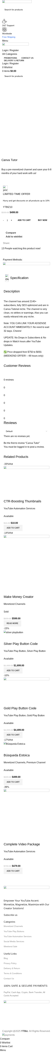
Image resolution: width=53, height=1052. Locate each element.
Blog (6, 958)
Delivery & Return (12, 968)
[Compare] (7, 638)
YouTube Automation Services (18, 936)
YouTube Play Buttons (14, 931)
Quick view (15, 638)
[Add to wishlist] (23, 638)
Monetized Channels (13, 926)
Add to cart (24, 220)
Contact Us (9, 978)
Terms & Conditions (13, 973)
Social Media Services (14, 941)
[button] (13, 670)
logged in (22, 447)
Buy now (42, 220)
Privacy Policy (10, 963)
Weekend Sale (10, 946)
